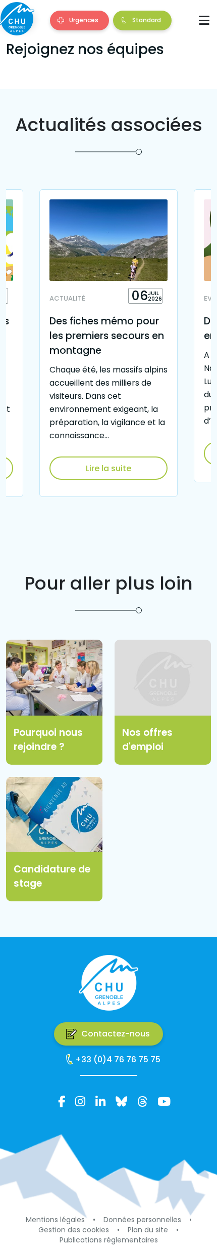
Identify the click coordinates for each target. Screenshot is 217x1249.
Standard (146, 20)
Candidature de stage (52, 876)
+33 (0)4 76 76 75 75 (117, 1059)
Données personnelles (142, 1220)
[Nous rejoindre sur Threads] (142, 1102)
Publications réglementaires (109, 1240)
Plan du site (148, 1230)
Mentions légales (55, 1220)
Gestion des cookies (73, 1230)
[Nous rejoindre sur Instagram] (80, 1102)
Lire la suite (108, 468)
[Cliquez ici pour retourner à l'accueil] (16, 19)
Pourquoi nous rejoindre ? (48, 740)
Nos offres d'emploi (147, 740)
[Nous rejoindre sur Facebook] (61, 1102)
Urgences (83, 20)
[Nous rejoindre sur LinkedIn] (100, 1102)
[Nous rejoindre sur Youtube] (164, 1102)
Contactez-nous (115, 1033)
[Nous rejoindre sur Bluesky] (121, 1102)
